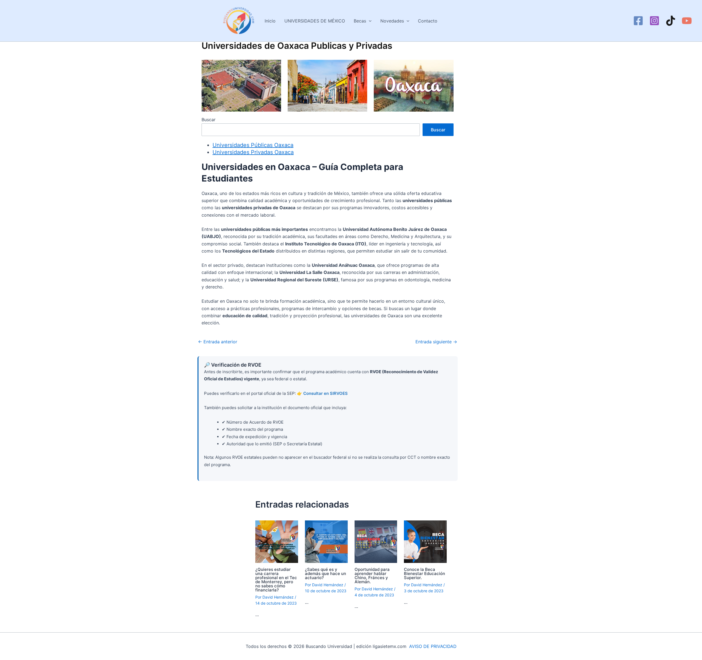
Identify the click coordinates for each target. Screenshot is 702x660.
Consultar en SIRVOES (325, 393)
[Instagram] (654, 20)
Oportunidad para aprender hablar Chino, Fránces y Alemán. (372, 575)
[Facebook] (638, 20)
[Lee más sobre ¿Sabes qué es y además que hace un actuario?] (326, 541)
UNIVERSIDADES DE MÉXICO (314, 21)
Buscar (209, 119)
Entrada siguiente (436, 341)
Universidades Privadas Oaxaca (253, 152)
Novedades (392, 21)
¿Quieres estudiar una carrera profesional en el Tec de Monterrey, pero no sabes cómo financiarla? (276, 580)
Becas (360, 21)
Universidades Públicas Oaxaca (253, 145)
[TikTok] (670, 20)
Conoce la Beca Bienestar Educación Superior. (424, 573)
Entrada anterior (217, 341)
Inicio (270, 21)
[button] (369, 21)
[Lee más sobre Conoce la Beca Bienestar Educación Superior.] (425, 541)
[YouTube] (686, 20)
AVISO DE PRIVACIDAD (433, 646)
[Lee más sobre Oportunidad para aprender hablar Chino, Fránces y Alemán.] (376, 541)
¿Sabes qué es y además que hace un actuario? (325, 573)
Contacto (427, 21)
